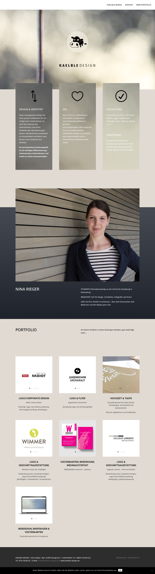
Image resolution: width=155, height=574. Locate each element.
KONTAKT (129, 5)
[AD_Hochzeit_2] (121, 392)
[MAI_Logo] (34, 392)
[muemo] (34, 523)
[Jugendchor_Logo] (77, 392)
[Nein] (152, 570)
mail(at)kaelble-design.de (48, 560)
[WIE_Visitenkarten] (77, 456)
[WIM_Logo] (34, 456)
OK (120, 570)
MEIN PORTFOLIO (143, 5)
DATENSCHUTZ (134, 558)
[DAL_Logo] (121, 456)
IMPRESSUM (121, 558)
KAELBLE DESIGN (114, 5)
